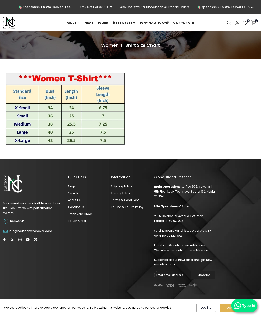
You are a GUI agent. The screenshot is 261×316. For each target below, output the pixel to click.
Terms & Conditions (125, 200)
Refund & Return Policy (127, 207)
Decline (206, 308)
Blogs (71, 186)
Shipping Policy (121, 186)
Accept (230, 308)
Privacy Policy (120, 193)
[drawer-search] (229, 23)
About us (74, 200)
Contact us (76, 207)
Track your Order (80, 214)
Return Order (77, 221)
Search (73, 193)
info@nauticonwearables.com (184, 245)
